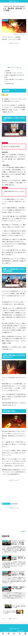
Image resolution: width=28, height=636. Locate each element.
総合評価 (7, 70)
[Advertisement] (14, 15)
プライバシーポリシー (7, 631)
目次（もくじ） (12, 67)
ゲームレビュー (6, 503)
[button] (25, 331)
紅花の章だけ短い (9, 83)
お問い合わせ (20, 631)
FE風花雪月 (14, 503)
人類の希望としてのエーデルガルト (14, 73)
